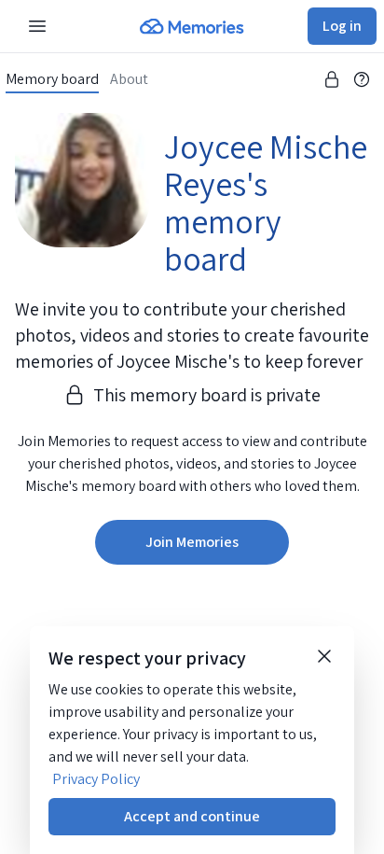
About (129, 79)
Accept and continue (192, 816)
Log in (342, 25)
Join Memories (192, 542)
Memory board (52, 79)
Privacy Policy (96, 779)
